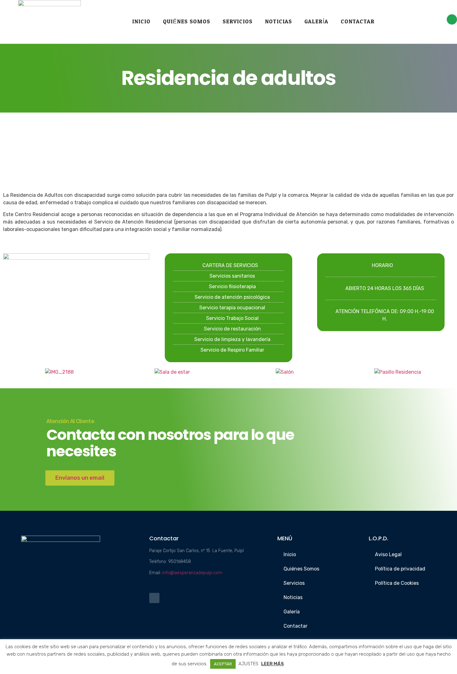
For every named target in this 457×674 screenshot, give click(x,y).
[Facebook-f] (452, 19)
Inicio (141, 21)
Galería (316, 21)
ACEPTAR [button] (223, 664)
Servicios (237, 21)
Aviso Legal (388, 554)
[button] (9, 372)
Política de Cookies (397, 583)
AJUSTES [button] (248, 664)
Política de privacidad (400, 569)
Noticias (278, 21)
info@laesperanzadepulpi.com (192, 572)
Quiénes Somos (186, 21)
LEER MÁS (272, 664)
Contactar (358, 21)
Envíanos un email (79, 477)
